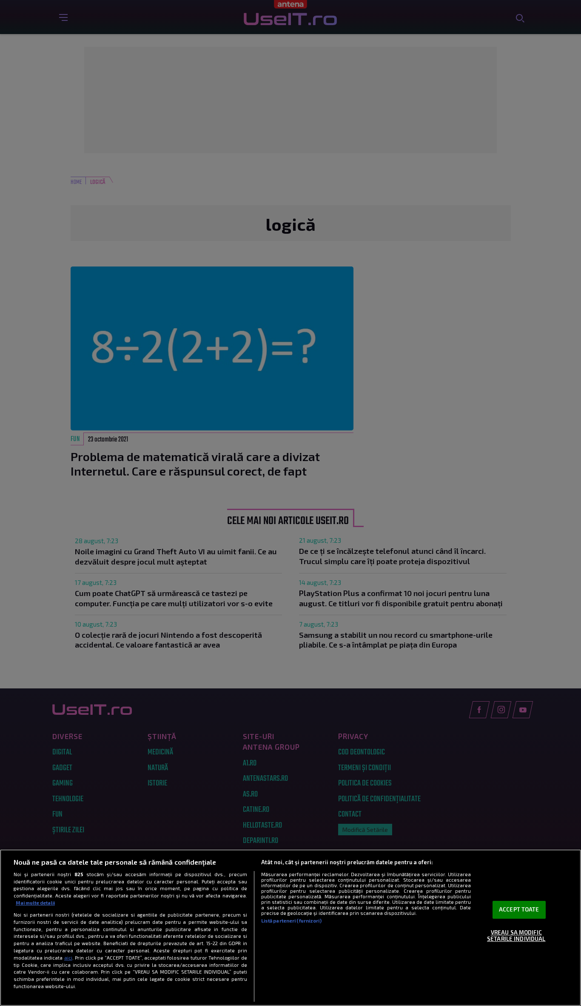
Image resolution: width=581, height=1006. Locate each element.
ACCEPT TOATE (519, 909)
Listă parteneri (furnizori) (291, 920)
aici (68, 957)
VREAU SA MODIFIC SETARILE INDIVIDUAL (516, 936)
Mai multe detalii (35, 903)
